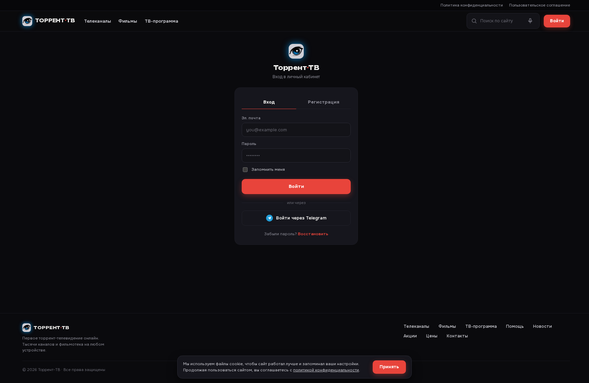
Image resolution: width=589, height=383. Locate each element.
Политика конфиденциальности (472, 5)
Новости (542, 326)
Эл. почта (251, 118)
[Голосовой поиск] (530, 21)
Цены (431, 336)
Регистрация (323, 102)
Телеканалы (97, 21)
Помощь (515, 326)
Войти (557, 21)
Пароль (249, 143)
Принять (389, 367)
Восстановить (313, 234)
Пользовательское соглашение (539, 5)
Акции (410, 336)
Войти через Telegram (301, 218)
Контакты (457, 336)
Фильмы (127, 21)
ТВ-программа (161, 21)
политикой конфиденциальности (326, 370)
